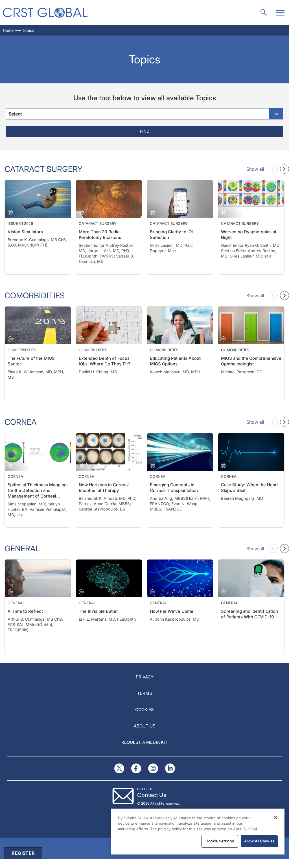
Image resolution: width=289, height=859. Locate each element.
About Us (145, 726)
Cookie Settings (219, 841)
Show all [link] (255, 169)
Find (144, 131)
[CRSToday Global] (45, 12)
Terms (144, 693)
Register (23, 853)
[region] (197, 831)
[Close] (275, 817)
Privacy (145, 677)
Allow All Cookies (259, 841)
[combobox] (144, 113)
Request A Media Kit (144, 742)
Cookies (144, 709)
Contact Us (151, 795)
